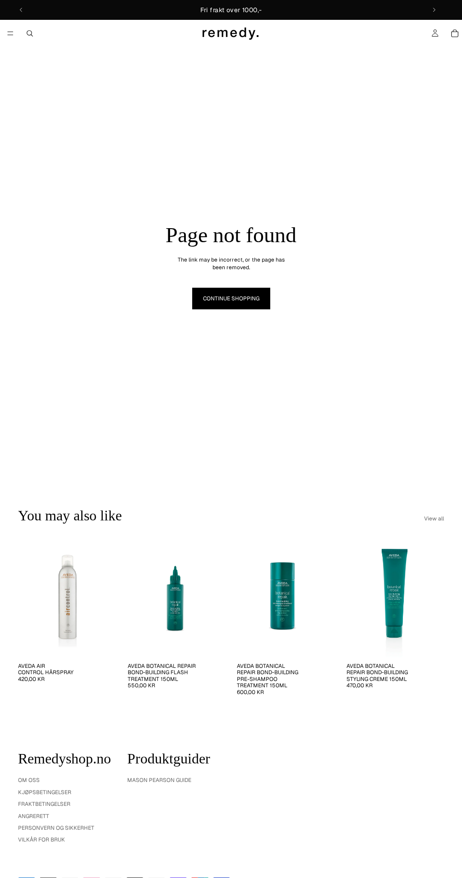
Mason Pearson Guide (159, 780)
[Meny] (10, 33)
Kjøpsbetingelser (44, 792)
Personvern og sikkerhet (56, 828)
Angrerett (33, 816)
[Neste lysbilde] (434, 10)
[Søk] (30, 33)
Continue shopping (231, 298)
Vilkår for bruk (41, 839)
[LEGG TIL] (102, 644)
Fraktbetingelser (44, 804)
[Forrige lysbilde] (21, 10)
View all (434, 518)
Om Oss (29, 780)
